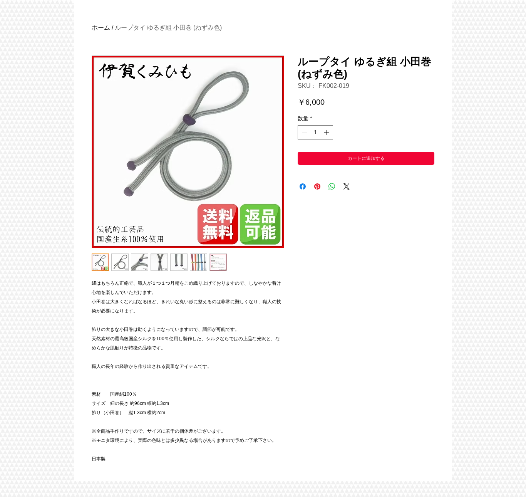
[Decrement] (303, 132)
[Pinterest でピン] (317, 186)
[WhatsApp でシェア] (332, 186)
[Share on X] (346, 186)
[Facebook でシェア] (302, 186)
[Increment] (327, 132)
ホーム (101, 27)
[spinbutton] (315, 132)
